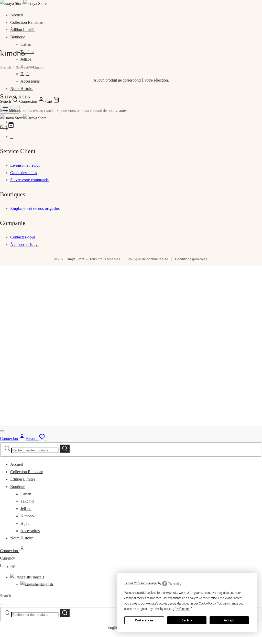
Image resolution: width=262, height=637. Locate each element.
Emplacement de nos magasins (35, 208)
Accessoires (30, 531)
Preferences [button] (183, 609)
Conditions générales (191, 259)
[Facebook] (11, 122)
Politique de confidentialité (148, 259)
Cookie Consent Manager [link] (140, 583)
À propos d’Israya (24, 244)
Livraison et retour (25, 165)
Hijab (24, 74)
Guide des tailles (23, 172)
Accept (229, 620)
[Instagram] (11, 129)
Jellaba (25, 59)
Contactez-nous (22, 237)
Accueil (16, 15)
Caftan (25, 44)
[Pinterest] (11, 136)
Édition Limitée (22, 29)
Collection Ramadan (26, 22)
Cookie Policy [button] (207, 603)
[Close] (2, 431)
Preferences (144, 620)
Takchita (27, 52)
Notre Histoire (21, 88)
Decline (186, 620)
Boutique (17, 37)
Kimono (27, 516)
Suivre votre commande (29, 180)
